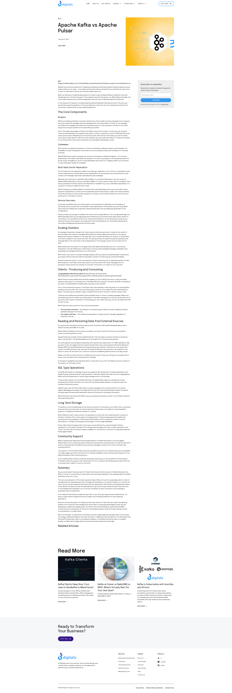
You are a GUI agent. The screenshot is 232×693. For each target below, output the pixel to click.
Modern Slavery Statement (154, 687)
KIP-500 (64, 156)
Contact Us (141, 675)
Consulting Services (124, 665)
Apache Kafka (107, 95)
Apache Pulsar (103, 103)
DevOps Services (123, 668)
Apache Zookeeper (77, 148)
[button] (117, 3)
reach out (97, 91)
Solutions (141, 665)
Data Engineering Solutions (126, 658)
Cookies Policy (169, 687)
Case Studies (142, 668)
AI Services (121, 661)
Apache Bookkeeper (102, 247)
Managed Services (124, 671)
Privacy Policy (140, 687)
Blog (139, 671)
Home (88, 3)
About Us (96, 3)
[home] (65, 4)
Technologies (142, 661)
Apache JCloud (117, 425)
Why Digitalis (106, 3)
